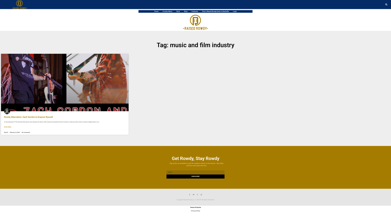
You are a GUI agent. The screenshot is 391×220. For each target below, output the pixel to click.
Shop (185, 11)
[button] (386, 4)
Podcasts (195, 11)
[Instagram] (197, 194)
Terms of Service (195, 207)
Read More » (8, 127)
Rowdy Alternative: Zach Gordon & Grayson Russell (28, 117)
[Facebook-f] (190, 194)
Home (156, 11)
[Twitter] (193, 194)
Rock (178, 11)
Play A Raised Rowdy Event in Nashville (215, 11)
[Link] (201, 194)
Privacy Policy (195, 211)
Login (235, 11)
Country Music (167, 11)
